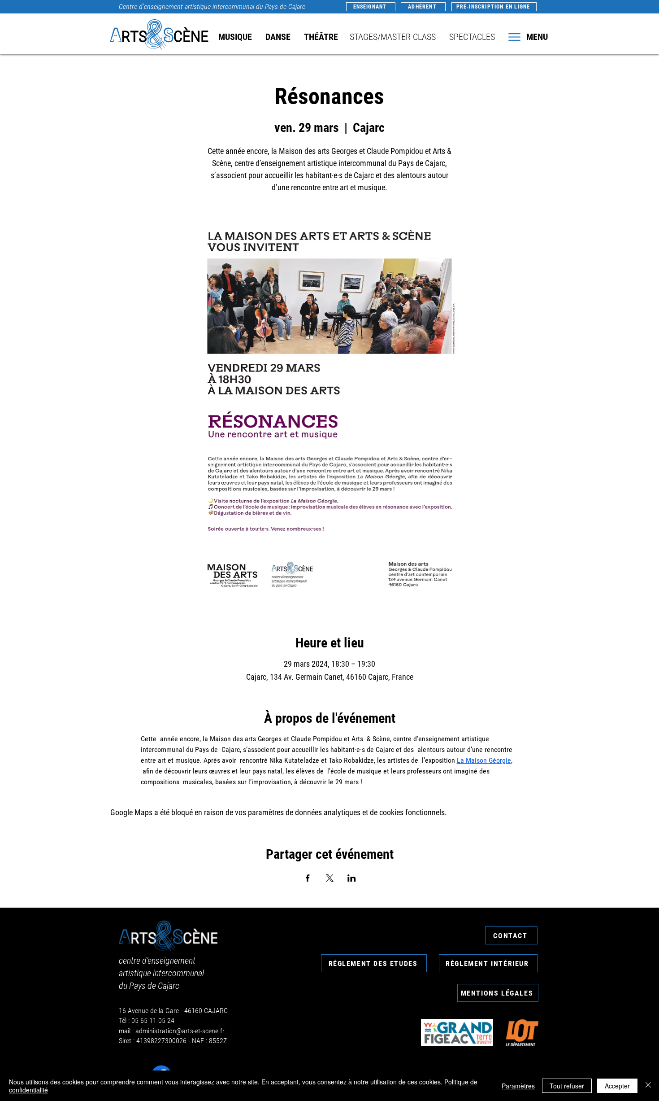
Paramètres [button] (518, 1085)
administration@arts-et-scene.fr (180, 1031)
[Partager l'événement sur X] (329, 878)
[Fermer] (648, 1086)
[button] (527, 37)
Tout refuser (567, 1085)
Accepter (617, 1085)
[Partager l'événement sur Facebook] (307, 878)
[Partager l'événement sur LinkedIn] (351, 878)
